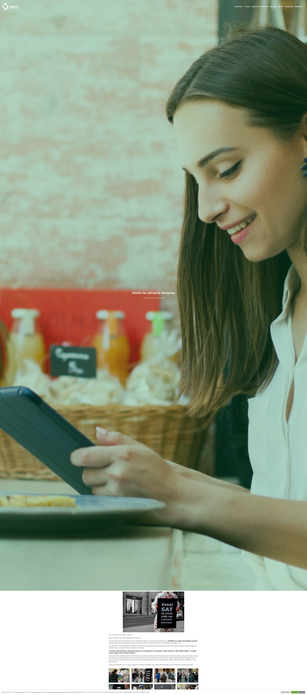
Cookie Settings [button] (285, 692)
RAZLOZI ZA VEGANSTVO (260, 6)
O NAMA (247, 6)
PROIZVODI (289, 6)
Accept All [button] (294, 692)
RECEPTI (281, 6)
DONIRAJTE (299, 6)
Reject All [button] (301, 692)
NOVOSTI (273, 6)
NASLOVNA (239, 6)
